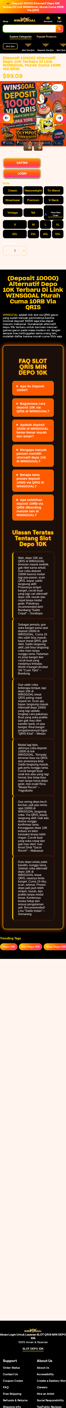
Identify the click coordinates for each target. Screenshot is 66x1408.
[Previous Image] (6, 118)
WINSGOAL (10, 314)
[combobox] (29, 28)
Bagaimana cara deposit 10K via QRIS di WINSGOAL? (33, 407)
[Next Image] (59, 118)
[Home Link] (24, 19)
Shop (5, 21)
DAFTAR (22, 162)
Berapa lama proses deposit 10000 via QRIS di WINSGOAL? (30, 480)
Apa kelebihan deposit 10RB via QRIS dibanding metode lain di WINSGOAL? (29, 507)
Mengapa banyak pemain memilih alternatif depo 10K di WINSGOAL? (31, 455)
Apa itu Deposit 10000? (30, 388)
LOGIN (22, 173)
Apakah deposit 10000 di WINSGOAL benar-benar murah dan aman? (32, 430)
